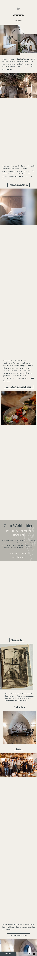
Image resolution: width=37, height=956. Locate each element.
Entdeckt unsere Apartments (18, 555)
